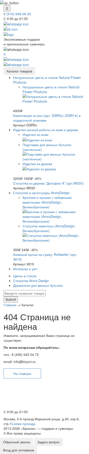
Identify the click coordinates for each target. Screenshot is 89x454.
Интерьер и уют (25, 268)
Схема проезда (23, 423)
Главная (10, 304)
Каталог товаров (19, 71)
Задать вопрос (48, 442)
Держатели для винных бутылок (38, 285)
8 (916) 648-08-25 (17, 13)
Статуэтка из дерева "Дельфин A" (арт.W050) (48, 183)
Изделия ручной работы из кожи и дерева (45, 129)
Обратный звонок (16, 442)
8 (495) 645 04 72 (18, 401)
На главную (22, 373)
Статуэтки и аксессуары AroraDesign (41, 192)
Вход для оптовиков (18, 450)
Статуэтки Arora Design (31, 280)
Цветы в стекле (25, 275)
